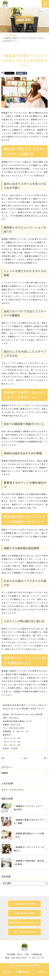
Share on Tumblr (21, 73)
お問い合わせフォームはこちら (24, 922)
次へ (46, 758)
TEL (9, 972)
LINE (40, 972)
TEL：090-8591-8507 (24, 931)
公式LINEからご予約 (24, 913)
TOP (4, 35)
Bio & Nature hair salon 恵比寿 (25, 965)
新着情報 (12, 35)
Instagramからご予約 (24, 903)
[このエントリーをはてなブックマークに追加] (2, 73)
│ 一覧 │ (24, 758)
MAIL (26, 972)
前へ (3, 758)
